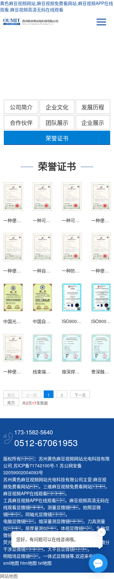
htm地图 (28, 563)
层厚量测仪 (36, 528)
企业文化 (57, 107)
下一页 (80, 395)
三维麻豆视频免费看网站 (67, 486)
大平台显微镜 (61, 549)
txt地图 (45, 563)
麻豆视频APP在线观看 (25, 493)
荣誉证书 (57, 138)
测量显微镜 (59, 507)
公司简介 (21, 107)
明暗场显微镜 (16, 556)
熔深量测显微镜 (54, 521)
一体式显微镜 (56, 556)
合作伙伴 (21, 122)
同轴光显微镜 (38, 514)
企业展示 (92, 122)
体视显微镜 (72, 528)
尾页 (11, 402)
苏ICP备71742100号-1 (35, 465)
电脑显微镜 (14, 521)
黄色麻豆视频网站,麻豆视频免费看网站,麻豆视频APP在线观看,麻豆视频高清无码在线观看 (56, 6)
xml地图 (11, 563)
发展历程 (92, 107)
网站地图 (9, 576)
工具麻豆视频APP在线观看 (29, 500)
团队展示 (57, 122)
